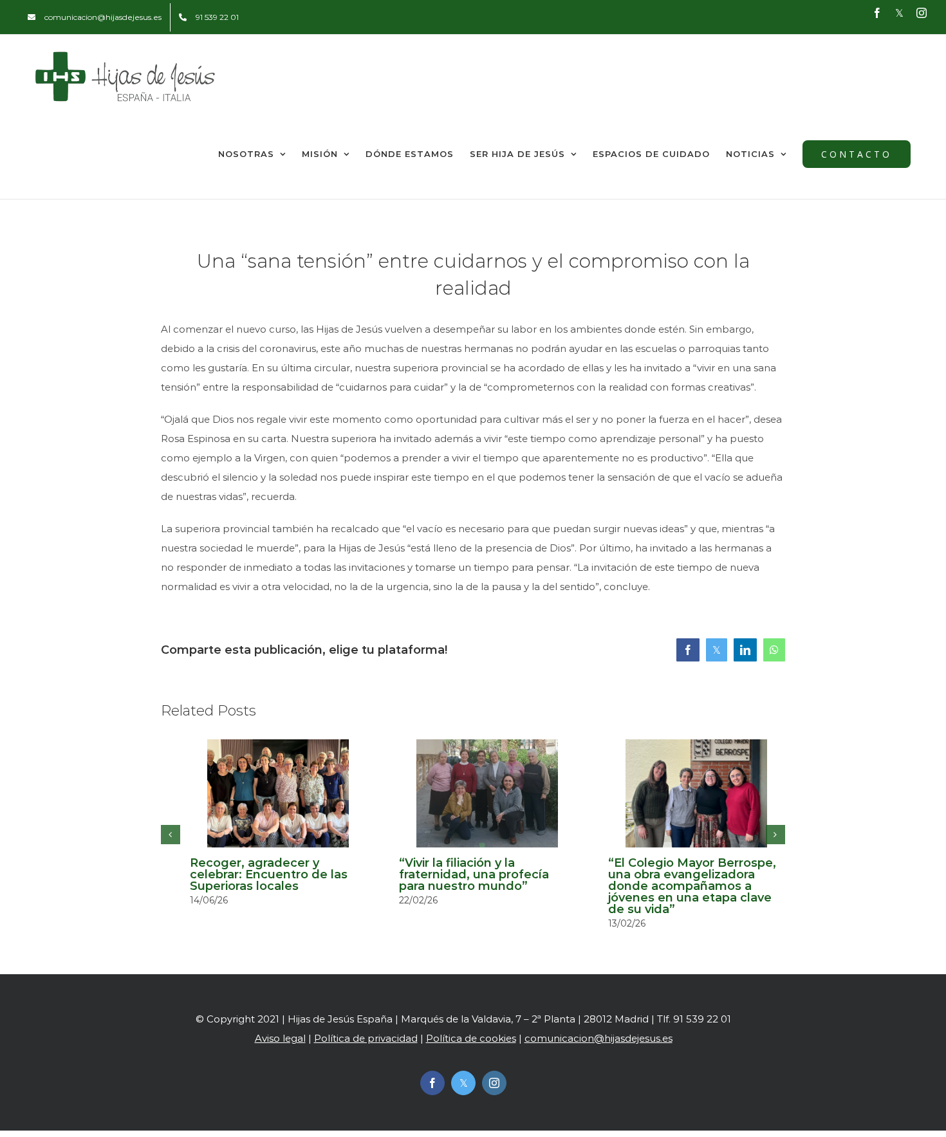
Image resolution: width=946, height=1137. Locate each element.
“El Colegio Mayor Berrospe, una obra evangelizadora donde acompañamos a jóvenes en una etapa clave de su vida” (692, 886)
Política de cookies (471, 1038)
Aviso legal (280, 1038)
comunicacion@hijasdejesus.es (598, 1038)
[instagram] (494, 1083)
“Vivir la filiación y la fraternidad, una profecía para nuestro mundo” (474, 874)
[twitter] (463, 1083)
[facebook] (432, 1083)
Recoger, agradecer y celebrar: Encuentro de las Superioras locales (269, 874)
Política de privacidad (366, 1038)
